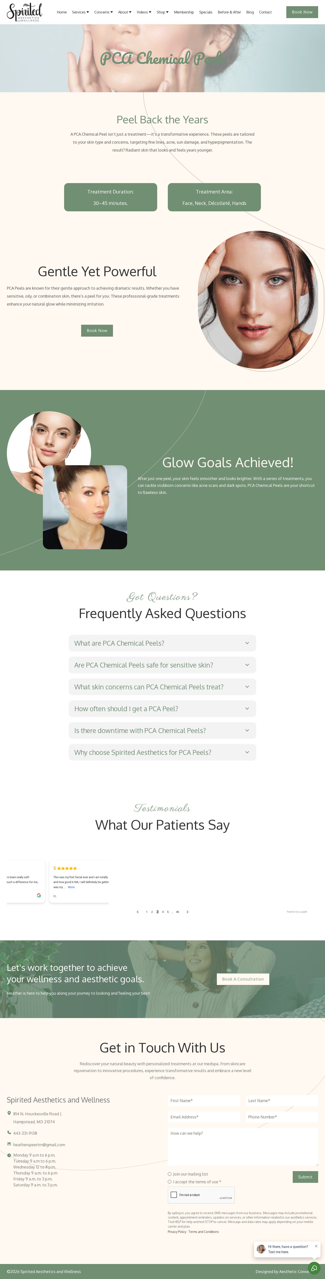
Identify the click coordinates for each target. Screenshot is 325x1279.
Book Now (302, 11)
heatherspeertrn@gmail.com (39, 1144)
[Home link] (24, 12)
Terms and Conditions (203, 1232)
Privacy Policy (177, 1232)
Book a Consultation (243, 979)
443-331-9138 (25, 1133)
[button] (125, 12)
